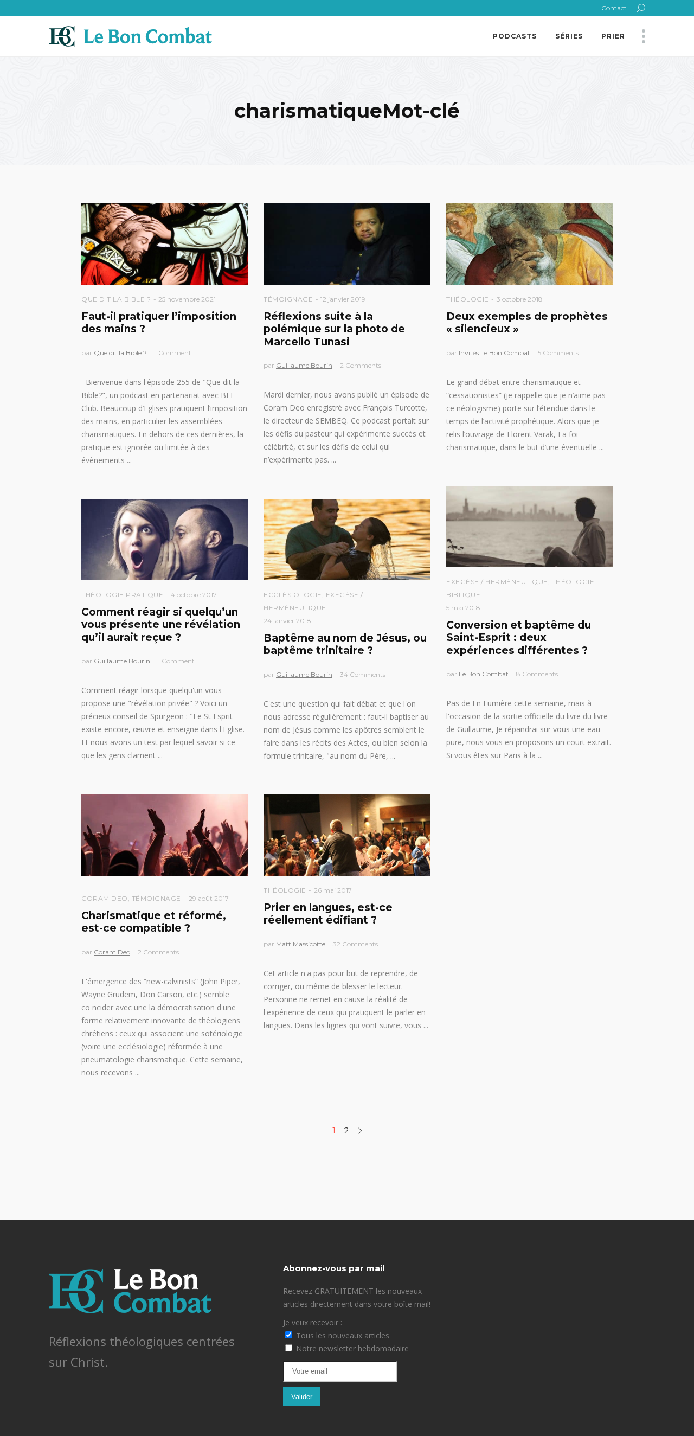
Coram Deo (104, 898)
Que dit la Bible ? (116, 299)
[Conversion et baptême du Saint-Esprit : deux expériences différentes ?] (529, 526)
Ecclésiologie (293, 595)
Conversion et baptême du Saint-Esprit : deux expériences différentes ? (518, 638)
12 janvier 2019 (342, 299)
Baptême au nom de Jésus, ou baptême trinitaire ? (345, 644)
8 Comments (537, 674)
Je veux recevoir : (312, 1322)
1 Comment (173, 353)
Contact (614, 8)
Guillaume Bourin (304, 365)
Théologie (467, 299)
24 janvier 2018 (287, 621)
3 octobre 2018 (520, 299)
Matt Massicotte (300, 944)
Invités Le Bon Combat (494, 353)
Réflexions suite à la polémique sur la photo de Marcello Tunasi (334, 329)
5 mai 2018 (463, 608)
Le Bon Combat (484, 674)
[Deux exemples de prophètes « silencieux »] (529, 244)
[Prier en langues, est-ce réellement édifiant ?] (347, 835)
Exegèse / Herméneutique (497, 582)
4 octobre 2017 (194, 595)
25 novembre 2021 (187, 299)
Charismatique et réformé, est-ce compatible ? (153, 921)
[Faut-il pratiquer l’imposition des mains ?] (164, 244)
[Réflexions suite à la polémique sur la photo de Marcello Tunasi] (347, 244)
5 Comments (558, 353)
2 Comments (360, 365)
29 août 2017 (209, 898)
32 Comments (355, 944)
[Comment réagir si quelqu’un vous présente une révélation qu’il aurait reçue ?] (164, 539)
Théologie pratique (122, 595)
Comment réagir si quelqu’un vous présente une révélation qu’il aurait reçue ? (160, 625)
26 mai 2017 (333, 890)
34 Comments (362, 674)
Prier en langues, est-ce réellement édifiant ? (328, 913)
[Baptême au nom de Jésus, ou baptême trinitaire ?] (347, 539)
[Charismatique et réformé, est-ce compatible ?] (164, 835)
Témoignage (288, 299)
